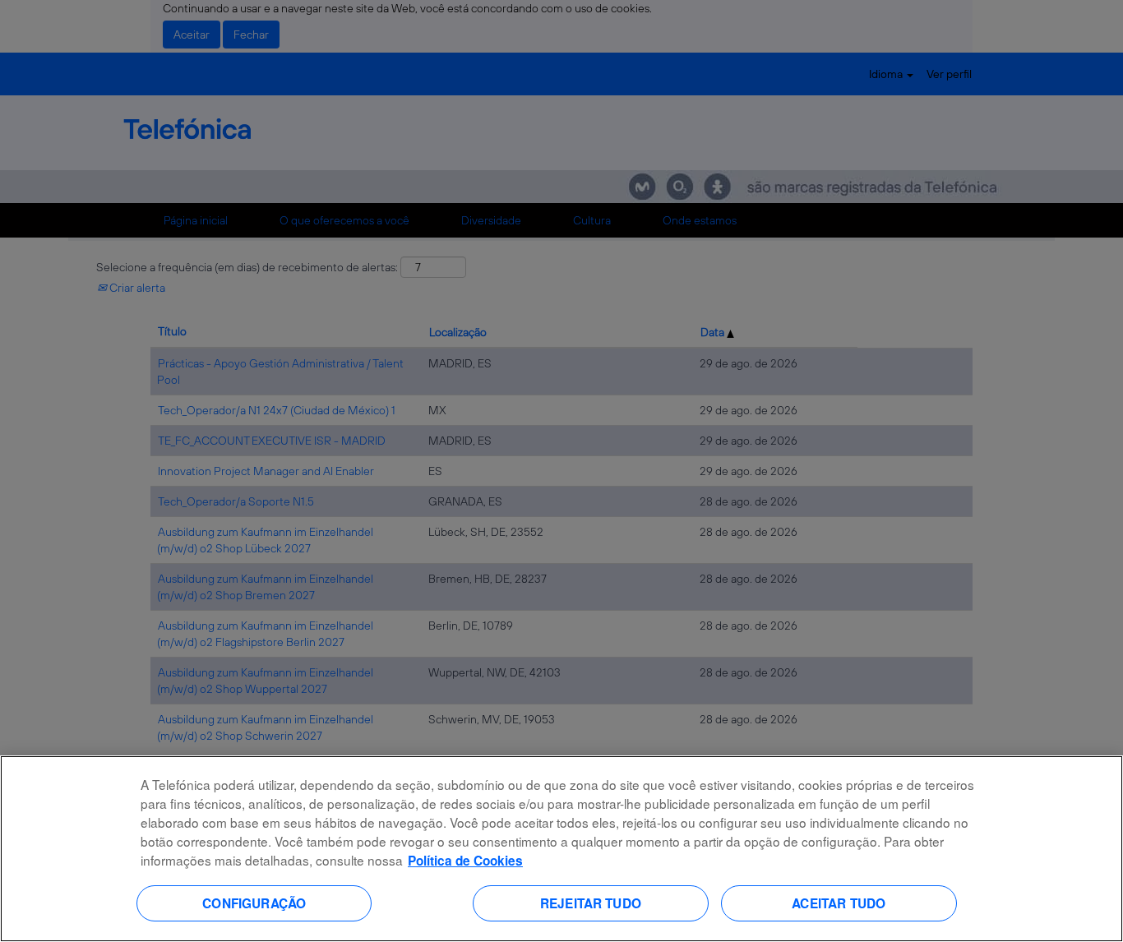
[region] (561, 848)
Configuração (254, 903)
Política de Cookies (465, 861)
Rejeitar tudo (590, 903)
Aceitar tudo (838, 903)
